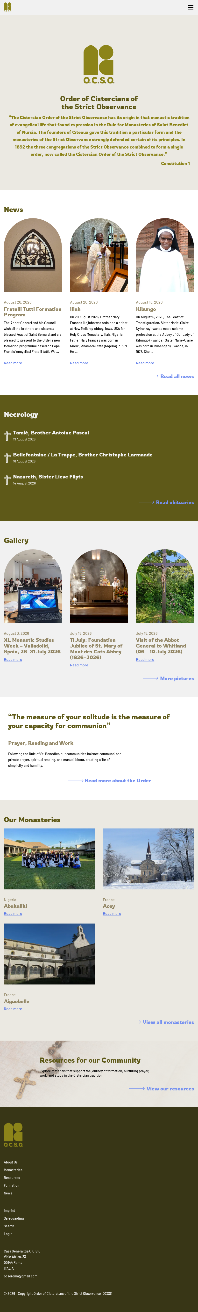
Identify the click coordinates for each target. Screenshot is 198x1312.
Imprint (9, 1210)
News (8, 1193)
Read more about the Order (117, 780)
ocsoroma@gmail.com (20, 1276)
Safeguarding (14, 1218)
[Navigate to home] (9, 7)
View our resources (170, 1088)
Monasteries (13, 1170)
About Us (11, 1162)
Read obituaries (175, 502)
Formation (11, 1185)
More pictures (177, 678)
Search (9, 1226)
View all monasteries (168, 1022)
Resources (12, 1178)
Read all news (177, 376)
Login (8, 1234)
